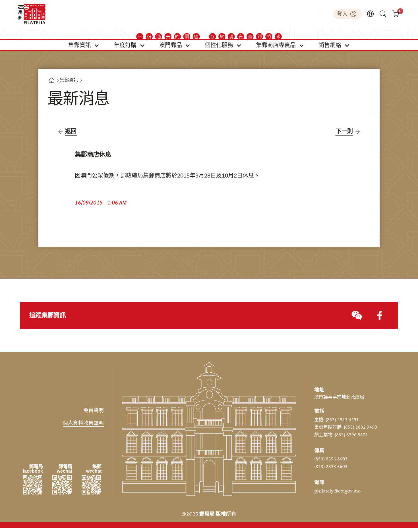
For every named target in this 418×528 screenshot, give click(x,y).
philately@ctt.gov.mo (337, 491)
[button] (84, 45)
